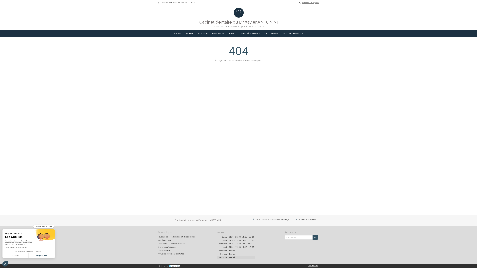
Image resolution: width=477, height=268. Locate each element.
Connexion (313, 265)
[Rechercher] (315, 237)
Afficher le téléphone (310, 2)
